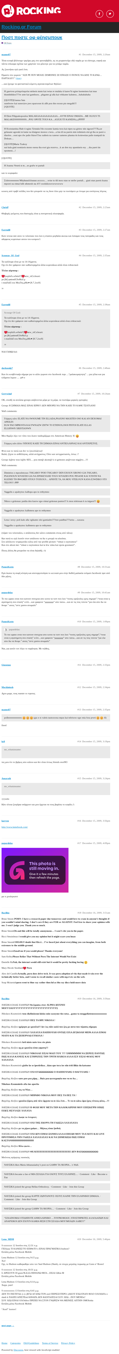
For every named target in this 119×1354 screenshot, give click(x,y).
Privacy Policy (68, 1343)
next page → (8, 1325)
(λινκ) (18, 78)
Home (4, 1343)
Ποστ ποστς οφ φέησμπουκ (32, 37)
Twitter (110, 14)
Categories (15, 1343)
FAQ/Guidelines (31, 1343)
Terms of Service (50, 1343)
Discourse (18, 1350)
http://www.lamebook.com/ (15, 827)
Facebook (99, 14)
